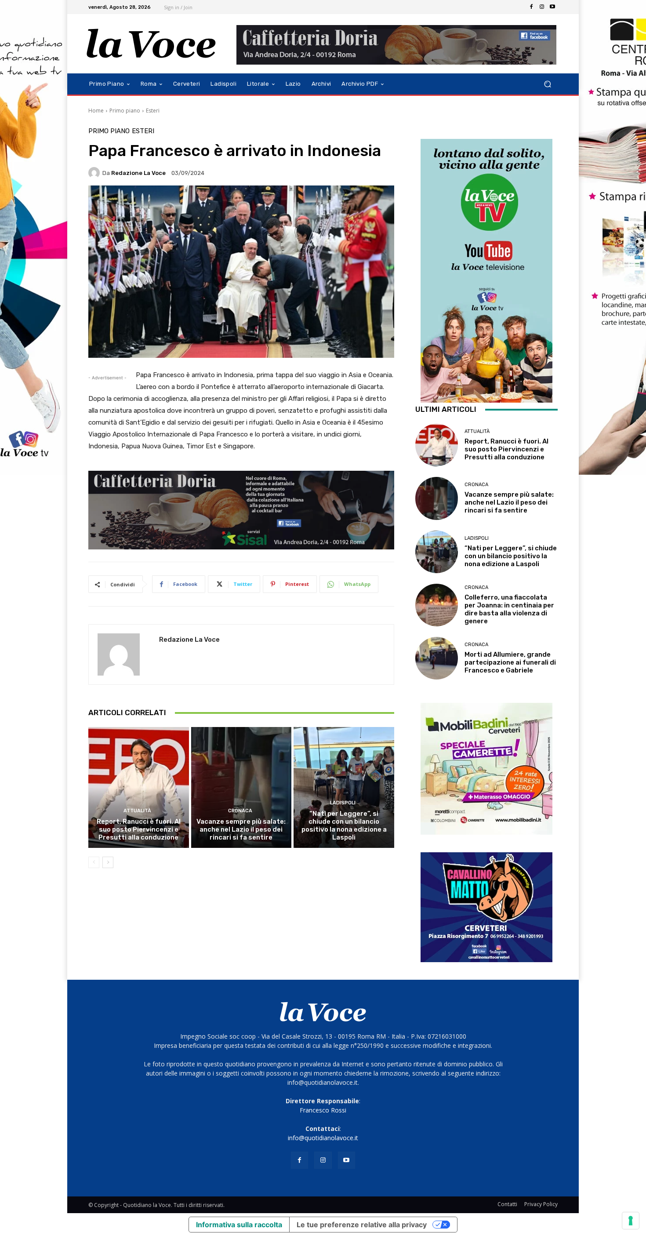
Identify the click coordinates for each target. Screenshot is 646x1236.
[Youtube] (552, 7)
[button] (547, 84)
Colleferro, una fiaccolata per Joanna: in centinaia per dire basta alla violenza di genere (509, 609)
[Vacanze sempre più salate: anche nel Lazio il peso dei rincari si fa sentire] (241, 787)
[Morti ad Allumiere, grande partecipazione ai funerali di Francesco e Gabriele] (436, 658)
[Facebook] (531, 7)
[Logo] (151, 44)
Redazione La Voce (138, 173)
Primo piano (124, 110)
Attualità (137, 810)
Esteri (153, 110)
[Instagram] (542, 7)
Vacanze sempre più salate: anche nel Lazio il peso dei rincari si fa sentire (241, 829)
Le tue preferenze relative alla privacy (362, 1224)
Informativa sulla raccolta (239, 1224)
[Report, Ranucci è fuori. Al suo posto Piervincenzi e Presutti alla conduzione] (138, 787)
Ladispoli (343, 802)
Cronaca (240, 810)
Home (96, 110)
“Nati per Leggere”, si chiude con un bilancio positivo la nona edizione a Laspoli (344, 825)
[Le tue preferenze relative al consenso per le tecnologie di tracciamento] (630, 1220)
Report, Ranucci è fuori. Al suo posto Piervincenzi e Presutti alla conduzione (139, 829)
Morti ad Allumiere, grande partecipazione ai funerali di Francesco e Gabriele (510, 662)
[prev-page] (93, 862)
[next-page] (107, 862)
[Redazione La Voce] (95, 172)
